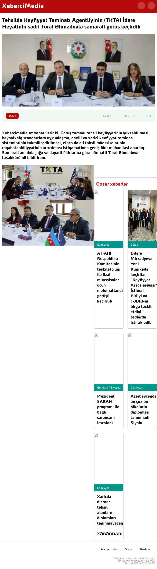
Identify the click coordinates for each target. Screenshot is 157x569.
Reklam (145, 549)
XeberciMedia (23, 6)
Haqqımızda (109, 549)
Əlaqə (128, 549)
